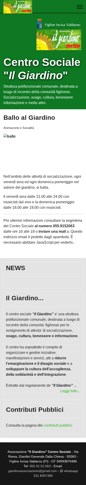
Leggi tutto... (70, 391)
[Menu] (80, 7)
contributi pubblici (58, 425)
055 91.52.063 (40, 466)
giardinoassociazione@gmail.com (32, 471)
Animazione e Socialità (18, 128)
